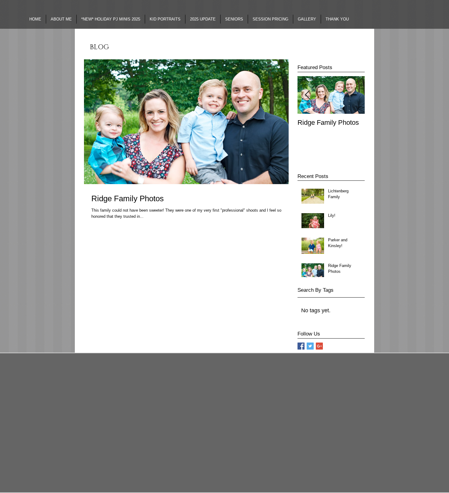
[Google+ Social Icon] (319, 346)
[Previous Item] (307, 95)
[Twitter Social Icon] (310, 346)
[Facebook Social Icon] (301, 346)
